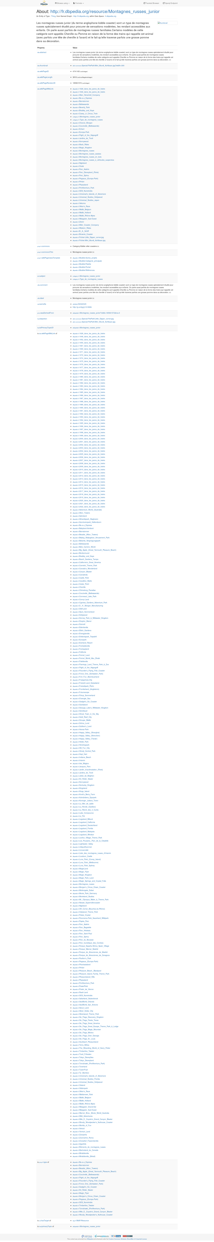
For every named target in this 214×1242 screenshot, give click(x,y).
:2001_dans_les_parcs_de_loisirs (89, 441)
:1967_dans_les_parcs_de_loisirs (89, 345)
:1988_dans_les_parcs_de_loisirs (89, 401)
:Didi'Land (80, 608)
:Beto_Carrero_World (84, 547)
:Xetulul (79, 1128)
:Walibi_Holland (82, 212)
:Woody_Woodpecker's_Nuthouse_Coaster (93, 1122)
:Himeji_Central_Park (84, 751)
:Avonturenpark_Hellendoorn (87, 522)
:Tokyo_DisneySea (83, 1057)
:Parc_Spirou (81, 175)
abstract (41, 52)
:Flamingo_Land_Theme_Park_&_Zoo (91, 664)
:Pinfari (78, 181)
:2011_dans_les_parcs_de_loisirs (89, 472)
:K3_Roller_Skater (83, 779)
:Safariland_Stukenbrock (85, 998)
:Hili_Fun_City (81, 748)
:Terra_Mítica (81, 1045)
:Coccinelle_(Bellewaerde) (86, 126)
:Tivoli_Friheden (82, 1054)
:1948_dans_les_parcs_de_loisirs (89, 336)
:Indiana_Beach (82, 757)
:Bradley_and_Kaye (83, 110)
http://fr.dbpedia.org (81, 16)
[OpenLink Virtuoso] (86, 1236)
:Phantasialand (81, 964)
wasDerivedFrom (45, 313)
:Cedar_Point (81, 584)
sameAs (41, 304)
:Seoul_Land (81, 1008)
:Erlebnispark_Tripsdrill (85, 636)
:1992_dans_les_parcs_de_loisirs (89, 414)
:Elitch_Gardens (82, 630)
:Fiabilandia (80, 661)
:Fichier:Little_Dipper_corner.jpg (88, 237)
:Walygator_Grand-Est (84, 1107)
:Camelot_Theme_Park (85, 565)
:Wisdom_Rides (82, 228)
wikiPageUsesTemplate (48, 258)
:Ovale (78, 166)
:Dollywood (80, 615)
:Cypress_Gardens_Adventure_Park (90, 602)
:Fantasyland (81, 649)
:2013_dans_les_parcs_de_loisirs (89, 479)
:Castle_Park (81, 578)
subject (41, 276)
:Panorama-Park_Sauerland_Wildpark (90, 918)
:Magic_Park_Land (83, 878)
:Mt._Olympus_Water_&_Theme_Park (90, 899)
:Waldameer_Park (83, 1094)
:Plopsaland (80, 184)
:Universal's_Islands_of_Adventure (89, 194)
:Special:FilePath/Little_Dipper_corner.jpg (93, 318)
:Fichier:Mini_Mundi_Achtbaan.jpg (89, 240)
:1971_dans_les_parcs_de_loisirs (89, 352)
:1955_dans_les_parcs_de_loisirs (89, 342)
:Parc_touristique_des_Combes (88, 943)
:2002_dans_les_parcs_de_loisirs (89, 444)
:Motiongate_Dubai (83, 890)
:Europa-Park (81, 132)
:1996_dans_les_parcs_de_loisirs (89, 426)
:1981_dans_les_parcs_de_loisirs (89, 380)
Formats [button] (78, 3)
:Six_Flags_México (83, 1032)
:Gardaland (80, 704)
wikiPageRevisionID (46, 83)
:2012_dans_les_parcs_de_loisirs (89, 475)
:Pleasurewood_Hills (84, 977)
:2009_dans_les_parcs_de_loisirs (89, 466)
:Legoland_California (84, 822)
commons (43, 246)
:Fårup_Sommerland (84, 695)
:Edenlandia (80, 627)
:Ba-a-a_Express (82, 98)
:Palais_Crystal (81, 915)
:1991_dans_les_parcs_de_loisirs (89, 410)
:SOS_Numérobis (82, 191)
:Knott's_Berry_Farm (84, 794)
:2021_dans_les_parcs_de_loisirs (89, 503)
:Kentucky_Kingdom (83, 785)
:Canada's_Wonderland (85, 568)
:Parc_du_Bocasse (83, 939)
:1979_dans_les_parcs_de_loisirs (89, 373)
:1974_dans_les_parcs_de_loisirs (89, 358)
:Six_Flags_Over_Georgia (86, 1035)
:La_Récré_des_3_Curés (85, 810)
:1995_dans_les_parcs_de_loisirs (89, 423)
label (40, 298)
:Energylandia (81, 633)
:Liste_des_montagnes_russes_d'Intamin (92, 853)
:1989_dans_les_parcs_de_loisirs (89, 404)
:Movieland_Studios (83, 896)
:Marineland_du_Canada (85, 1150)
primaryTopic (45, 1226)
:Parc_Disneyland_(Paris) (86, 172)
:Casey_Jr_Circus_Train (85, 113)
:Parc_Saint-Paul (82, 933)
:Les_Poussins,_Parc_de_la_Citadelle (90, 840)
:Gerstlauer (80, 711)
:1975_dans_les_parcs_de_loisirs (89, 361)
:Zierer (78, 222)
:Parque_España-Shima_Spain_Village (91, 946)
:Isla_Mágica (81, 763)
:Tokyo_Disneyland (83, 1060)
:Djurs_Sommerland (83, 612)
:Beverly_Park (81, 107)
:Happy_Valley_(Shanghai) (86, 732)
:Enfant (78, 129)
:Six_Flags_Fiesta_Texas (85, 1020)
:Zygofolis (79, 1144)
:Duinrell (79, 624)
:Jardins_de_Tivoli (83, 138)
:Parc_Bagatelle (82, 927)
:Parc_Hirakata (81, 930)
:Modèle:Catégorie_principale (87, 261)
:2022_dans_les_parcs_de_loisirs (89, 506)
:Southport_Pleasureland (85, 1042)
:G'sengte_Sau (81, 698)
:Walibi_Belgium (82, 209)
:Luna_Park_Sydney (84, 865)
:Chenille (79, 587)
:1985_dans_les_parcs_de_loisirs (89, 392)
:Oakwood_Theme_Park (85, 912)
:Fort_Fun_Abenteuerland (86, 677)
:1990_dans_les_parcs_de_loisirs (89, 407)
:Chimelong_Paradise (84, 590)
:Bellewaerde (81, 104)
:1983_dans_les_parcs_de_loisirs (89, 386)
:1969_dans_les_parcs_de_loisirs (89, 349)
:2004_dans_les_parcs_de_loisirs (89, 451)
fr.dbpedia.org (110, 16)
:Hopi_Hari (80, 754)
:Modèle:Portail (82, 267)
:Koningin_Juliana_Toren (85, 800)
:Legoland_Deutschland (85, 825)
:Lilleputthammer (82, 847)
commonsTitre (45, 252)
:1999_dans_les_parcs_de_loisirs (89, 435)
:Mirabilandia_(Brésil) (84, 1156)
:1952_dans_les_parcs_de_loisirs (89, 339)
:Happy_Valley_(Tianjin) (85, 738)
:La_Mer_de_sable (83, 803)
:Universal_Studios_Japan (86, 200)
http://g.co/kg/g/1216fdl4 (82, 307)
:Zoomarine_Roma (83, 1137)
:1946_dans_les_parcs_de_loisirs (89, 92)
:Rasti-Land (80, 992)
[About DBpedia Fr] (44, 3)
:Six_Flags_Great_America (86, 1023)
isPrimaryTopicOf (45, 327)
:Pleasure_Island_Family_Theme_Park (91, 973)
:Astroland (80, 516)
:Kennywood (80, 141)
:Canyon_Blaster (82, 571)
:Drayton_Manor (82, 621)
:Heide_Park (80, 741)
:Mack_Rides (81, 144)
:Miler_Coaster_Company (86, 225)
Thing (53, 16)
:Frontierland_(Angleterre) (86, 689)
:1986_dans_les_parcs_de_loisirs (89, 395)
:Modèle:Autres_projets (85, 258)
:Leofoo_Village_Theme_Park (87, 837)
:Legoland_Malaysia (83, 831)
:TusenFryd (80, 1069)
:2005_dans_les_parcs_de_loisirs (89, 454)
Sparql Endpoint (171, 3)
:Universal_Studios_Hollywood (87, 197)
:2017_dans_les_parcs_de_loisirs (89, 491)
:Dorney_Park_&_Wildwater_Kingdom (90, 618)
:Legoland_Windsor (83, 834)
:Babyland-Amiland (83, 528)
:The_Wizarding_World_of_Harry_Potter (91, 1048)
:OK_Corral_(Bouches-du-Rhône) (89, 909)
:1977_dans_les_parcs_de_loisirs (89, 367)
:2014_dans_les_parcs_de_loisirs (89, 482)
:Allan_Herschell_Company (86, 95)
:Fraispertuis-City (82, 680)
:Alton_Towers (81, 513)
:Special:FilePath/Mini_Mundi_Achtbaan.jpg (94, 321)
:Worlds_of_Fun (82, 1125)
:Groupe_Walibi (82, 720)
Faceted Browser (152, 3)
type (43, 1162)
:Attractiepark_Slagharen (85, 519)
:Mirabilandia (81, 1153)
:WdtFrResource (81, 1220)
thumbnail (42, 65)
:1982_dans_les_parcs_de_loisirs (89, 383)
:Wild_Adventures (83, 1116)
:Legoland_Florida (83, 828)
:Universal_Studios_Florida (86, 1079)
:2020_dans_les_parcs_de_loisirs (89, 500)
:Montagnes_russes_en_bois (87, 157)
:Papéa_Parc (81, 921)
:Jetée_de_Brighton (83, 776)
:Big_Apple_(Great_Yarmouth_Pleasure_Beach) (94, 550)
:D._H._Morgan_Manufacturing (88, 605)
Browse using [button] (62, 3)
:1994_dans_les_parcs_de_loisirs (89, 420)
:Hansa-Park (81, 729)
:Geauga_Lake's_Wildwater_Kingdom (90, 707)
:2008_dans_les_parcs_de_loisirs (89, 463)
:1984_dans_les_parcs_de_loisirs (89, 389)
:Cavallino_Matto (82, 581)
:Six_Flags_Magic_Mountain (87, 1029)
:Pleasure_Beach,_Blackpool (87, 970)
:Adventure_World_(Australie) (87, 509)
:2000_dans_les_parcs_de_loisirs (89, 438)
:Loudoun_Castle (82, 856)
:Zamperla (80, 1134)
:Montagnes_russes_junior (86, 116)
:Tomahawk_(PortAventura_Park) (89, 1063)
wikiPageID (43, 71)
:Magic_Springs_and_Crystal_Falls (89, 881)
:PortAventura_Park (83, 187)
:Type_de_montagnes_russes (88, 119)
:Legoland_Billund (83, 819)
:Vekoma (79, 203)
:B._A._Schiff (81, 231)
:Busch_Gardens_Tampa (85, 559)
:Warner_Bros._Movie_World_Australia (91, 1113)
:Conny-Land (81, 599)
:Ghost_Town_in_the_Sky (86, 714)
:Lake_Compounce (83, 813)
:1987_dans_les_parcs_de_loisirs (89, 398)
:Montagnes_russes (83, 150)
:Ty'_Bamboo (81, 1072)
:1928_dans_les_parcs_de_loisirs (89, 88)
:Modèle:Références (84, 270)
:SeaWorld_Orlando (83, 1001)
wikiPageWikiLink (45, 88)
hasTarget (44, 1220)
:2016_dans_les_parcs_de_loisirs (89, 488)
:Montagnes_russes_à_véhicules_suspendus (93, 160)
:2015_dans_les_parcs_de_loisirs (89, 485)
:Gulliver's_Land (82, 726)
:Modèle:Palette (82, 264)
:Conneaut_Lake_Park (84, 596)
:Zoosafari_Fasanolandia (85, 1141)
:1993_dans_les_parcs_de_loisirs (89, 417)
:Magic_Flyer (81, 871)
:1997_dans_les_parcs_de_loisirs (89, 429)
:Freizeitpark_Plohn (83, 686)
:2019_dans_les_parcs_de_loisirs (89, 497)
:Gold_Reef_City (82, 717)
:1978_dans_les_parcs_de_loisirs (89, 370)
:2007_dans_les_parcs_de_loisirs (89, 460)
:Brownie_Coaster (83, 234)
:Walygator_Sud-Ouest (84, 218)
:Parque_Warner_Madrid (85, 949)
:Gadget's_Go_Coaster (85, 701)
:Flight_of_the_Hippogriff (85, 135)
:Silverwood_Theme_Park (86, 1014)
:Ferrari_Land (81, 655)
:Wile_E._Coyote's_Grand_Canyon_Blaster (92, 1119)
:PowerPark (80, 986)
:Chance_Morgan (82, 123)
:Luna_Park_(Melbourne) (85, 862)
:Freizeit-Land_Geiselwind (86, 683)
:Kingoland (80, 788)
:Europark (79, 639)
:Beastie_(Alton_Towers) (85, 534)
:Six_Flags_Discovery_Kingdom (88, 1017)
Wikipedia (90, 1239)
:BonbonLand (81, 553)
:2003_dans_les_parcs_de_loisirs (89, 448)
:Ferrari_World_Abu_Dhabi (86, 658)
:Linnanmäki (80, 850)
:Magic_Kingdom (82, 147)
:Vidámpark (80, 1088)
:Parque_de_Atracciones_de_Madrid (90, 952)
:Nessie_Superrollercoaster (86, 902)
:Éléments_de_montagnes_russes (89, 1147)
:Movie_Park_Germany (85, 893)
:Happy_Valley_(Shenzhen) (86, 735)
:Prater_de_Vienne (83, 989)
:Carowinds (80, 574)
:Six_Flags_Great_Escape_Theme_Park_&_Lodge (95, 1026)
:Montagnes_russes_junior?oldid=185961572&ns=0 (96, 313)
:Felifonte (79, 652)
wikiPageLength (44, 77)
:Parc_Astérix (81, 169)
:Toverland (80, 1066)
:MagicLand (80, 868)
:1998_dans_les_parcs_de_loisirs (89, 432)
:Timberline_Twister (83, 1051)
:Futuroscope (81, 692)
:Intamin (79, 760)
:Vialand (79, 1085)
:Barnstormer (81, 101)
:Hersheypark (81, 745)
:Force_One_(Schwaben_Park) (88, 673)
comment (42, 285)
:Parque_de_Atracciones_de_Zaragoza (91, 955)
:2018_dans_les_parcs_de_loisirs (89, 494)
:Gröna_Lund (81, 723)
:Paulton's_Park (82, 958)
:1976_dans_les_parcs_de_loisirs (89, 364)
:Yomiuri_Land (81, 1131)
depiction (42, 318)
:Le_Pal (79, 816)
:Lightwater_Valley (83, 844)
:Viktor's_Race (81, 206)
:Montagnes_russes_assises (87, 153)
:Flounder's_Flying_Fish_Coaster (89, 670)
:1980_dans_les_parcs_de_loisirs (89, 376)
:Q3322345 (79, 304)
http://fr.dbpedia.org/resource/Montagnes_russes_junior (105, 11)
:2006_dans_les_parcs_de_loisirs (89, 457)
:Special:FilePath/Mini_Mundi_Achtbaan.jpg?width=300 (98, 65)
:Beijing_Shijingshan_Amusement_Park (91, 537)
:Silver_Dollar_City (83, 1011)
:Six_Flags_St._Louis (84, 1038)
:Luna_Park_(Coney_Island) (87, 859)
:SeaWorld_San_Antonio (85, 1004)
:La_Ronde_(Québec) (84, 806)
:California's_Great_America (87, 562)
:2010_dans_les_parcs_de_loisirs (89, 469)
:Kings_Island (81, 791)
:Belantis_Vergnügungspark (86, 540)
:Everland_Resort (82, 642)
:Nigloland (80, 163)
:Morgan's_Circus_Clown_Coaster (89, 887)
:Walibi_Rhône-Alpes (84, 215)
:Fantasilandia (81, 646)
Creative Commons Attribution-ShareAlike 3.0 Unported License (128, 1239)
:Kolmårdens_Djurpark (84, 797)
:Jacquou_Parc (82, 766)
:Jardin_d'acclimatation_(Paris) (88, 769)
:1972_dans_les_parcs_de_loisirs (89, 355)
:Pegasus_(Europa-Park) (85, 178)
